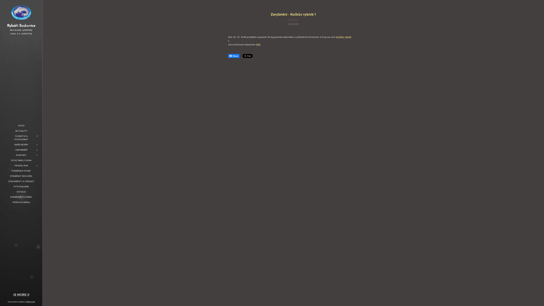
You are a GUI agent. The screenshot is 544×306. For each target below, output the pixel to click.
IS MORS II (21, 295)
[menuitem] (21, 125)
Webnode (30, 302)
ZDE (258, 44)
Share (235, 56)
